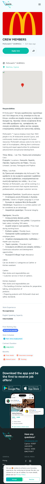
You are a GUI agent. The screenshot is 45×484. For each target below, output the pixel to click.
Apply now (16, 51)
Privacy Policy (21, 474)
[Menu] (39, 4)
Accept (14, 479)
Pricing (5, 460)
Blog (4, 464)
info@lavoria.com (31, 441)
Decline (31, 479)
